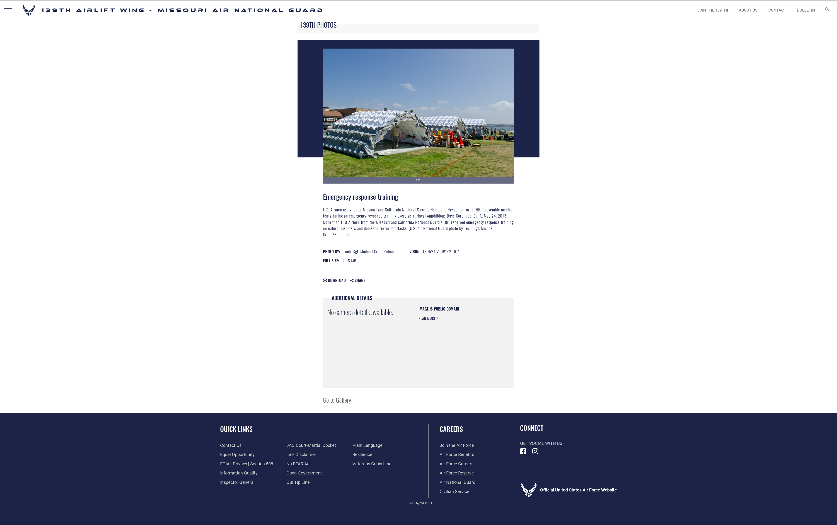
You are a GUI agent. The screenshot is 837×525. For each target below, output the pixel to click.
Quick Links (236, 429)
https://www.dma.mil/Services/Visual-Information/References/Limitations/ (444, 361)
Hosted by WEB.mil (418, 503)
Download (336, 280)
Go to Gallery (337, 399)
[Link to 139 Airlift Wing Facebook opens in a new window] (523, 451)
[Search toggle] (827, 10)
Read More (427, 318)
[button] (7, 10)
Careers (451, 429)
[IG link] (535, 451)
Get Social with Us (541, 443)
